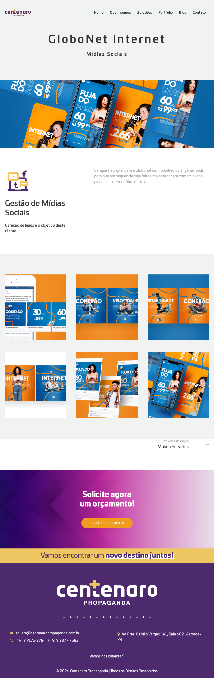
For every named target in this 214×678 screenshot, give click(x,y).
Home (99, 12)
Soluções (144, 12)
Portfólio (165, 12)
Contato (199, 12)
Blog (182, 12)
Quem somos (120, 12)
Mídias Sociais (107, 54)
